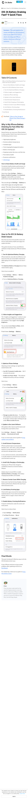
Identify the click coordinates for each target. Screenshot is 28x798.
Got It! (14, 796)
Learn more (22, 793)
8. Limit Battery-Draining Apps (11, 107)
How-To (9, 8)
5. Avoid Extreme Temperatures (11, 99)
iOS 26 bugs (6, 159)
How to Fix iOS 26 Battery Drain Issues (12, 87)
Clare (6, 21)
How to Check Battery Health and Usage (14, 85)
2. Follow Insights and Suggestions (12, 92)
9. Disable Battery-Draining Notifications (14, 109)
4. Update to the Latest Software (12, 97)
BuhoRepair (4, 568)
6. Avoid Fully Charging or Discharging (13, 102)
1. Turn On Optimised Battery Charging (13, 90)
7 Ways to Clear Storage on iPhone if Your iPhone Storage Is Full (17, 118)
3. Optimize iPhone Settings (10, 94)
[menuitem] (18, 23)
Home (4, 8)
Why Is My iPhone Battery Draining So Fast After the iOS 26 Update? (13, 81)
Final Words (5, 112)
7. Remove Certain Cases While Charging (14, 104)
